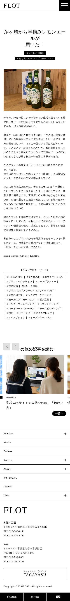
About (7, 468)
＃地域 (34, 286)
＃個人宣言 (43, 299)
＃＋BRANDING (35, 53)
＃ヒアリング (23, 313)
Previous (6, 346)
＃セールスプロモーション (20, 299)
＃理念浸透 (12, 286)
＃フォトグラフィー (45, 281)
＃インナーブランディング (20, 304)
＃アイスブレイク (42, 313)
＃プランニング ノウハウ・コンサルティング (29, 290)
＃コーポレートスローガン (20, 308)
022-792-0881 (17, 557)
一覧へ (59, 413)
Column (8, 451)
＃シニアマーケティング (38, 295)
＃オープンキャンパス (39, 317)
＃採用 (9, 313)
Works (7, 442)
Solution (12, 596)
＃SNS (24, 286)
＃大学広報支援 (14, 295)
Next (15, 346)
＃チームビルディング (49, 308)
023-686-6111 (17, 531)
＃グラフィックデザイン (19, 281)
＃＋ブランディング (47, 304)
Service (35, 596)
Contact (58, 597)
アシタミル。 (11, 477)
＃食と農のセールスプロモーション (35, 58)
